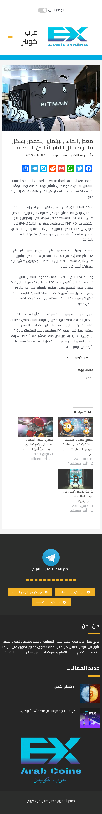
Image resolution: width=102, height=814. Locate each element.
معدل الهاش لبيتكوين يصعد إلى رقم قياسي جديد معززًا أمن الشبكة (38, 444)
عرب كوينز (29, 36)
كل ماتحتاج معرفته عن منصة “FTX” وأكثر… (47, 710)
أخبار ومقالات (82, 155)
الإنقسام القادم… (64, 686)
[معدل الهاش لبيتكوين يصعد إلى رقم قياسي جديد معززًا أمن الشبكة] (35, 427)
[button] (75, 592)
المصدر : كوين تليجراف (79, 357)
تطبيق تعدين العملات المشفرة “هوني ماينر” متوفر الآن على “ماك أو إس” (78, 446)
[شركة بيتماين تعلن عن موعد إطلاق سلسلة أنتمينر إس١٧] (75, 479)
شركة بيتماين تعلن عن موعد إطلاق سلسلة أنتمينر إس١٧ (78, 496)
